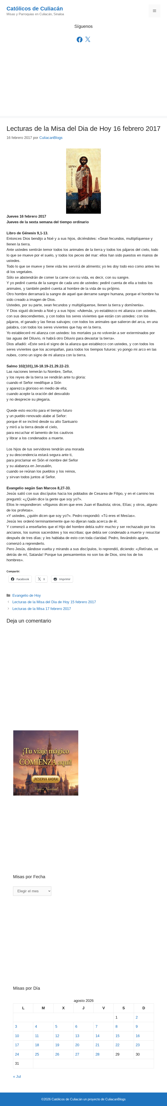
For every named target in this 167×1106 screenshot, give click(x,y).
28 (97, 1054)
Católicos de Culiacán (35, 8)
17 (17, 1045)
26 (57, 1054)
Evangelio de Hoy (26, 595)
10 (17, 1036)
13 (77, 1036)
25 (37, 1054)
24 (17, 1054)
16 (138, 1036)
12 (57, 1036)
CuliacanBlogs (115, 1099)
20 (77, 1045)
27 (77, 1054)
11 (37, 1036)
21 (97, 1045)
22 (117, 1045)
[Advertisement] (83, 85)
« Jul (17, 1076)
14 (97, 1036)
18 (37, 1045)
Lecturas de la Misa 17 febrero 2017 (41, 609)
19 (57, 1045)
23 (138, 1045)
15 (117, 1036)
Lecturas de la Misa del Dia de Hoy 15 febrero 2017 (54, 602)
